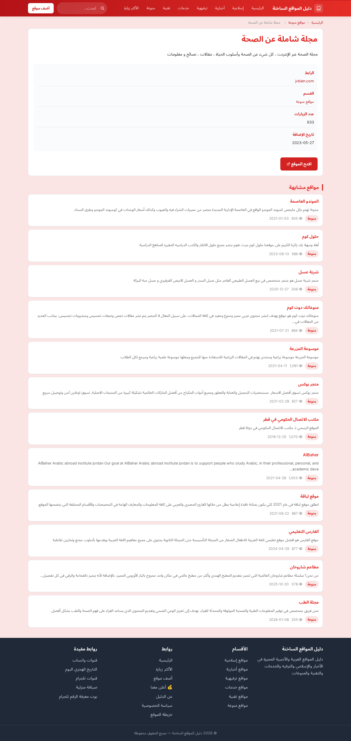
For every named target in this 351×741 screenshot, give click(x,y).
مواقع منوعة (296, 22)
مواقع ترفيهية (236, 678)
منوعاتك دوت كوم (303, 307)
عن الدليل (164, 696)
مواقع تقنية (238, 696)
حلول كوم (310, 236)
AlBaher (311, 454)
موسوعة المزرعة (304, 348)
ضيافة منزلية (86, 687)
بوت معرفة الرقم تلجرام (78, 696)
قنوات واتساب (84, 660)
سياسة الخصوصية (157, 705)
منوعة (150, 8)
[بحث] (102, 8)
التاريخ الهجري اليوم (81, 669)
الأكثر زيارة (131, 8)
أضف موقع (41, 8)
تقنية (166, 8)
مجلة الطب (309, 602)
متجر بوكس (308, 384)
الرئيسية (258, 8)
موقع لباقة (309, 496)
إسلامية (238, 8)
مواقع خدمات (236, 687)
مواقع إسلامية (236, 660)
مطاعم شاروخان (304, 566)
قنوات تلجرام (86, 678)
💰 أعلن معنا (161, 687)
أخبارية (220, 8)
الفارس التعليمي (304, 531)
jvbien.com (304, 81)
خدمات (183, 8)
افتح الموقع (300, 163)
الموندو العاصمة (304, 201)
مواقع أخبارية (237, 669)
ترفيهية (202, 8)
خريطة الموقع (161, 714)
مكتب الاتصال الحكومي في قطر (291, 419)
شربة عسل (309, 271)
